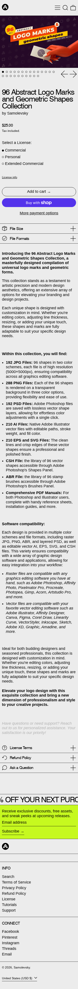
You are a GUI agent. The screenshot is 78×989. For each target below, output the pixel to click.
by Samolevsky (15, 113)
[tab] (3, 72)
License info (9, 177)
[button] (65, 7)
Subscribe (10, 831)
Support (9, 910)
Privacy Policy (14, 888)
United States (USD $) (17, 978)
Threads (9, 948)
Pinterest (9, 937)
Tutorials (9, 905)
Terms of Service (16, 882)
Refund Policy (14, 893)
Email (7, 954)
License (8, 899)
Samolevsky (22, 967)
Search (8, 876)
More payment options (39, 213)
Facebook (10, 931)
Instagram (10, 943)
